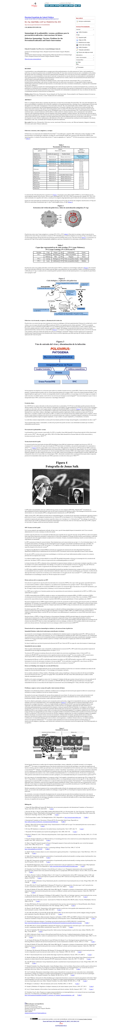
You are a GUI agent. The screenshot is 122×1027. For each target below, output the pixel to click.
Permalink (80, 67)
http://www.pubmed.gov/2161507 (33, 849)
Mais (79, 62)
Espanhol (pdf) (82, 37)
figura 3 (55, 329)
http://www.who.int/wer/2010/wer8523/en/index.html (64, 866)
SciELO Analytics (83, 32)
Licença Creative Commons (85, 1019)
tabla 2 (66, 234)
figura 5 (64, 702)
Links (51, 809)
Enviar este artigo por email (86, 52)
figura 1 (55, 194)
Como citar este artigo (84, 45)
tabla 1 (28, 138)
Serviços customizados (85, 21)
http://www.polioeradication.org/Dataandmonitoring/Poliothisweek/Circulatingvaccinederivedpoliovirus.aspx (53, 923)
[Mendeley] (77, 62)
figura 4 (34, 447)
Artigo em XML (82, 40)
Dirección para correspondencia (33, 59)
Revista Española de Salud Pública (39, 17)
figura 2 (86, 267)
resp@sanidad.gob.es (61, 1025)
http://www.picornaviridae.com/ (73, 817)
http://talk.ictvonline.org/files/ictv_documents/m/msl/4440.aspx (41, 821)
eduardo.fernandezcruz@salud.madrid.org (35, 1013)
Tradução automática (84, 50)
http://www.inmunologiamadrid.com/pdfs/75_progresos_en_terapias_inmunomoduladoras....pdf (49, 995)
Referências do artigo (84, 42)
